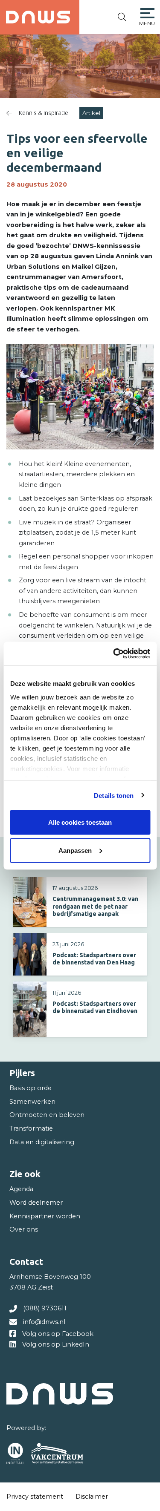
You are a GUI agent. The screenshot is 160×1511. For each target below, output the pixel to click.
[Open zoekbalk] (122, 17)
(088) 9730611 (45, 1308)
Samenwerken (32, 1101)
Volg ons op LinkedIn (55, 1344)
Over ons (23, 1229)
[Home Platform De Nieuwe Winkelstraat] (38, 17)
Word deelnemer (36, 1202)
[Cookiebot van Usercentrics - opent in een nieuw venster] (114, 653)
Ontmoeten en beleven (46, 1115)
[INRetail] (15, 1453)
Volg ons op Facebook (57, 1334)
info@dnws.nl (44, 1322)
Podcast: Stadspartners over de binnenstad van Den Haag (94, 959)
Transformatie (31, 1128)
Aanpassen (75, 850)
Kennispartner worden (44, 1216)
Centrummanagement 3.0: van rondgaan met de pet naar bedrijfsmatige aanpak (95, 906)
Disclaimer (92, 1496)
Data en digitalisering (41, 1142)
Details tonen (114, 795)
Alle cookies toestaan (80, 822)
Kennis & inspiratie (43, 112)
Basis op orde (30, 1088)
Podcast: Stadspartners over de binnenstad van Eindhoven (94, 1007)
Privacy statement (34, 1496)
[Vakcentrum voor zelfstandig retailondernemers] (57, 1453)
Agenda (21, 1189)
